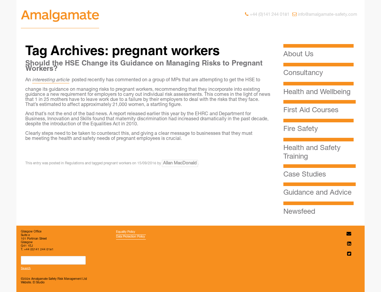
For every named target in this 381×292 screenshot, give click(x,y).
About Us (298, 54)
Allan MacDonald (180, 163)
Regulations (74, 163)
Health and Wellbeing (317, 92)
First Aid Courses (310, 110)
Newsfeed (299, 212)
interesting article (50, 80)
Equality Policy (125, 232)
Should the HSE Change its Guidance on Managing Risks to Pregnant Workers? (144, 66)
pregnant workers (117, 163)
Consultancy (303, 73)
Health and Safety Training (312, 153)
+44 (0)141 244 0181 (269, 15)
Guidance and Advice (317, 193)
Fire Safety (300, 129)
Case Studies (304, 175)
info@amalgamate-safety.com (327, 15)
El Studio (39, 282)
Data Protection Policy (130, 236)
